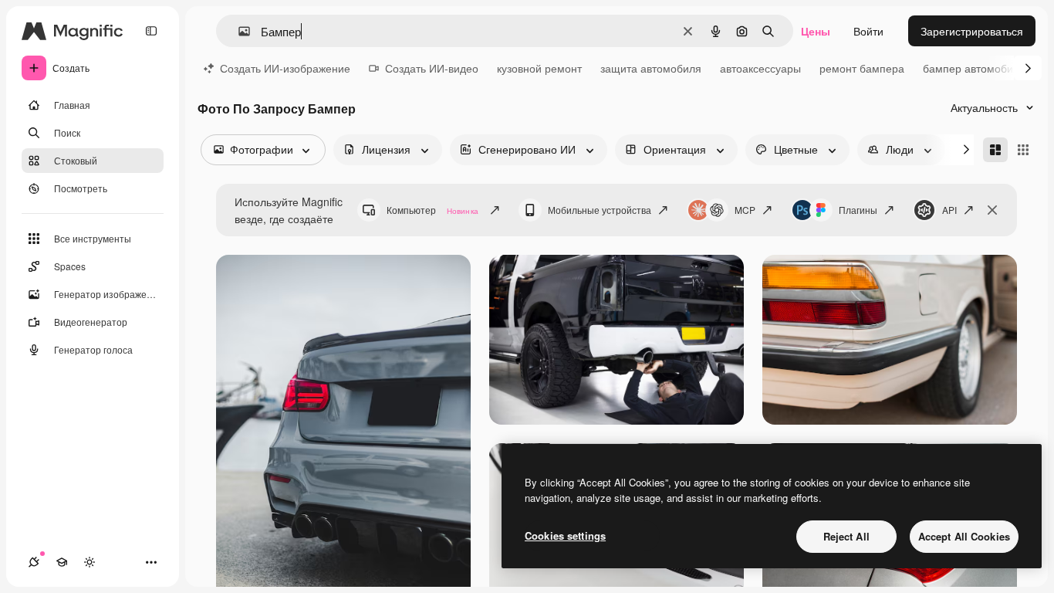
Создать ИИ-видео (431, 68)
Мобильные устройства (599, 209)
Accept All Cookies (964, 536)
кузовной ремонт (539, 68)
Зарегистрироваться (972, 31)
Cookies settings (565, 535)
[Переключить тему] (89, 562)
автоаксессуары (760, 68)
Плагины (858, 209)
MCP (745, 209)
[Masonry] (995, 149)
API (949, 209)
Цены (815, 31)
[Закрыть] (992, 210)
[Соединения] (34, 562)
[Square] (1023, 149)
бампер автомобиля (974, 68)
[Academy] (61, 562)
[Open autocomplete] (238, 31)
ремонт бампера (861, 68)
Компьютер (432, 209)
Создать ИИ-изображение (285, 68)
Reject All (846, 536)
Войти (868, 31)
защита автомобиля (650, 68)
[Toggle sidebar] (151, 31)
